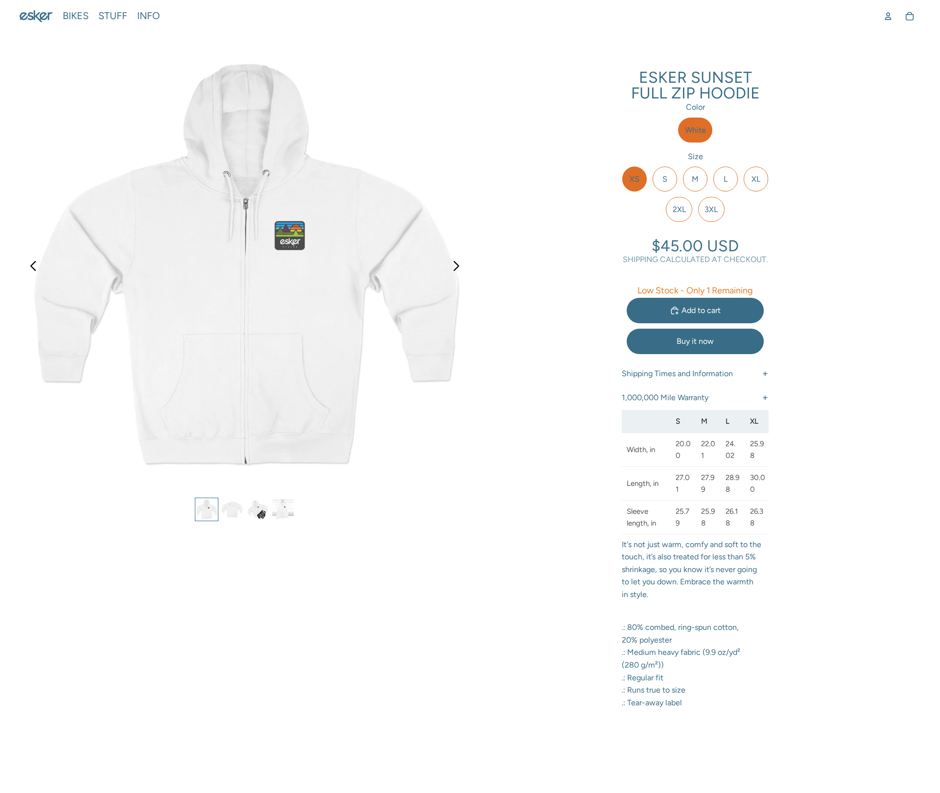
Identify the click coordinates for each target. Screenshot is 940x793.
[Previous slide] (31, 267)
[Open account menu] (888, 16)
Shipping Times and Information (677, 373)
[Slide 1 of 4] (206, 509)
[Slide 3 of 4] (257, 509)
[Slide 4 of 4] (283, 509)
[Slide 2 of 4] (232, 509)
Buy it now (695, 341)
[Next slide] (459, 267)
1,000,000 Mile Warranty (665, 397)
